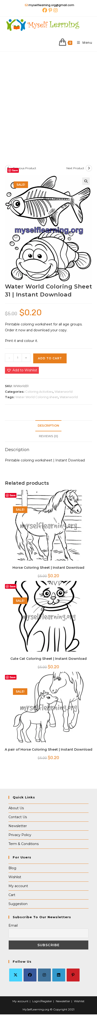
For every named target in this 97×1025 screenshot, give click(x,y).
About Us (16, 808)
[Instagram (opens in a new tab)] (55, 10)
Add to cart (50, 358)
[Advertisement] (48, 102)
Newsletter (17, 826)
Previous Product (24, 168)
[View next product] (88, 168)
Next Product (75, 168)
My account (18, 886)
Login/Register (42, 1001)
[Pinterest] (73, 975)
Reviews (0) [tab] (48, 436)
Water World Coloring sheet (36, 397)
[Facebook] (30, 975)
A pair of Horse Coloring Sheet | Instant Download (48, 749)
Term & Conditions (23, 844)
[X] (15, 975)
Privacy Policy (19, 835)
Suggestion (18, 904)
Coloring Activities (39, 391)
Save (15, 170)
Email (13, 925)
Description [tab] (48, 425)
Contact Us (17, 817)
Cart (11, 895)
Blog (12, 868)
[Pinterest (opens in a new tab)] (50, 10)
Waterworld (63, 391)
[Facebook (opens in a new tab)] (45, 10)
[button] (86, 181)
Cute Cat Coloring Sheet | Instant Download (48, 659)
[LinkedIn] (58, 975)
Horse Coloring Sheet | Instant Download (48, 567)
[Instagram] (44, 975)
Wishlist (14, 877)
